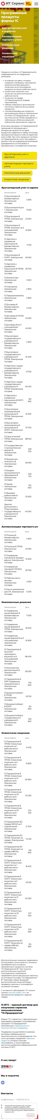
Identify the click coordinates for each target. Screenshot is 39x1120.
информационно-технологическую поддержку (15, 1027)
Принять (30, 1115)
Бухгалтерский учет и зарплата (16, 155)
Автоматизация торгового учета (18, 165)
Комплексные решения (17, 173)
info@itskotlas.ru (8, 1100)
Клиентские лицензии (16, 179)
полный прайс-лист (17, 992)
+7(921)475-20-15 (22, 1100)
